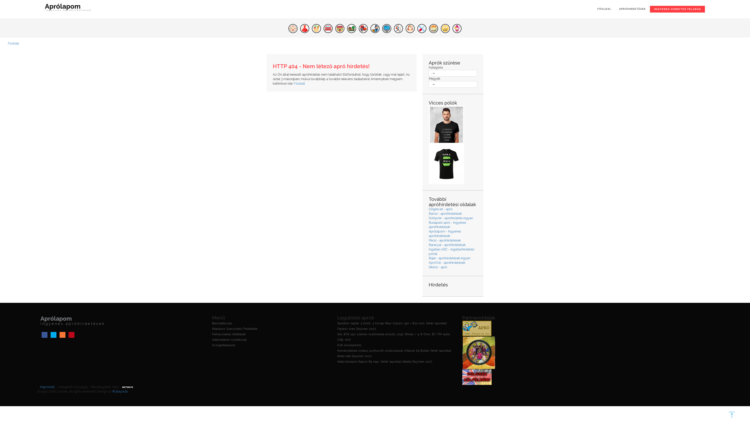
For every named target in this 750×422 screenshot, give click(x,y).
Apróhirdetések (632, 9)
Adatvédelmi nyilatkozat (229, 339)
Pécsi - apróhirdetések (445, 240)
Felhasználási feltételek (229, 334)
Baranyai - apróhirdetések (447, 245)
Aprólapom (68, 7)
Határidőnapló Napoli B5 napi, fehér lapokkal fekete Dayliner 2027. (385, 361)
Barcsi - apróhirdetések (445, 213)
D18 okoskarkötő (349, 345)
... (432, 73)
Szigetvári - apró (441, 209)
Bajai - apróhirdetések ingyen (449, 258)
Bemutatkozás (222, 323)
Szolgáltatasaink (223, 345)
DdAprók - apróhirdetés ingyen (451, 218)
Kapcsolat (47, 387)
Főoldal (604, 9)
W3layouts (120, 391)
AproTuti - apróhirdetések (447, 263)
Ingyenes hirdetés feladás (677, 9)
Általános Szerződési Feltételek (235, 328)
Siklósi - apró (438, 267)
